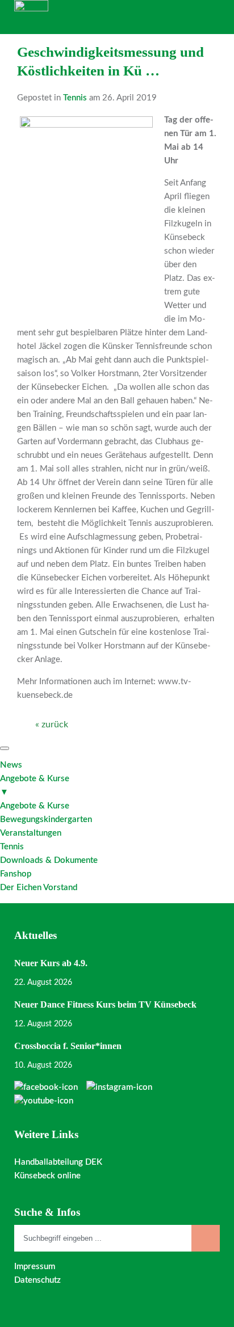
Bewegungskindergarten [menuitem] (46, 819)
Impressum (34, 1266)
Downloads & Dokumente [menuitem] (49, 860)
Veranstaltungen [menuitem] (30, 833)
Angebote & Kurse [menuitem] (34, 785)
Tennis (75, 98)
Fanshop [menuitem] (15, 874)
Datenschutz (37, 1280)
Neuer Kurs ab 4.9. (50, 963)
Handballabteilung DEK (58, 1162)
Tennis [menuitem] (12, 846)
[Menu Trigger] (4, 748)
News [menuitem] (11, 765)
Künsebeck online (47, 1176)
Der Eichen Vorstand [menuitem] (38, 887)
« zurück (51, 724)
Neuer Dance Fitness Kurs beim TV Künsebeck (105, 1004)
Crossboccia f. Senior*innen (68, 1046)
